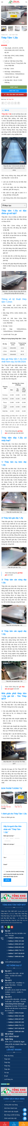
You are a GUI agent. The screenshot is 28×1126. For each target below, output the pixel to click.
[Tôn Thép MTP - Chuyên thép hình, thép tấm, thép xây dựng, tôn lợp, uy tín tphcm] (14, 2)
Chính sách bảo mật (10, 1118)
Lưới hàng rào (8, 1079)
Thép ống (7, 1066)
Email (5, 864)
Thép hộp (7, 1062)
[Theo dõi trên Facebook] (2, 927)
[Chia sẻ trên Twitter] (9, 103)
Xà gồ (6, 1076)
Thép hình (7, 1059)
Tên (5, 857)
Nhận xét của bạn (9, 844)
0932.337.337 (19, 944)
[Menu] (2, 2)
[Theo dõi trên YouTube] (11, 927)
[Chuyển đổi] (3, 110)
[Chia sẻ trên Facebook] (5, 103)
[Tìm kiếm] (26, 2)
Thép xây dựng (8, 1056)
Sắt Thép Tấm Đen (6, 807)
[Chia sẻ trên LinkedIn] (18, 103)
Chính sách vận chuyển (11, 1111)
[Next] (24, 15)
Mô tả (7, 110)
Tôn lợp (6, 1072)
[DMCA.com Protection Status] (5, 1084)
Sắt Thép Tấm (13, 35)
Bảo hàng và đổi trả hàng (12, 1115)
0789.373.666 (19, 938)
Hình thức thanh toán (10, 1108)
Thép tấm (7, 1069)
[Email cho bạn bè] (12, 103)
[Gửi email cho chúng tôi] (5, 927)
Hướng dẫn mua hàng (11, 1105)
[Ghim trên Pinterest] (15, 103)
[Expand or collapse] (25, 205)
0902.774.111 (19, 950)
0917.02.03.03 (19, 953)
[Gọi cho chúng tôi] (8, 927)
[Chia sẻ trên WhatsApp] (2, 103)
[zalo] (25, 1114)
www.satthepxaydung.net (13, 962)
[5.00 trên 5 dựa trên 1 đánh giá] (14, 45)
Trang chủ (4, 35)
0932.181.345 (19, 941)
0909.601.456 (19, 956)
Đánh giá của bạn (9, 836)
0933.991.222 (19, 947)
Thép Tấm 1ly (18, 807)
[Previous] (3, 15)
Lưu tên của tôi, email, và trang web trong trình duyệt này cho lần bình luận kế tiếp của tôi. (14, 874)
